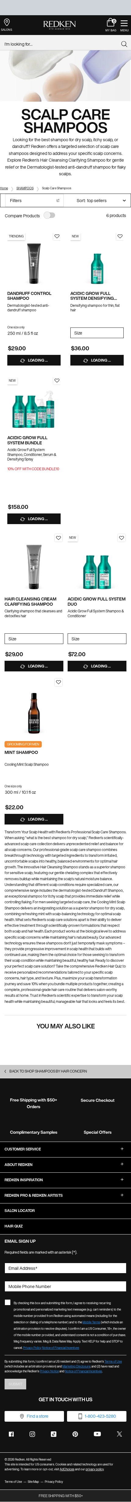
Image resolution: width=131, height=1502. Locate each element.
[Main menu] (124, 25)
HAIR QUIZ (14, 1226)
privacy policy (95, 1469)
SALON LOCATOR (20, 1210)
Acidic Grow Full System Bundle (27, 440)
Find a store (37, 1416)
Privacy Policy (32, 1348)
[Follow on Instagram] (32, 1434)
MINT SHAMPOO (21, 752)
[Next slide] (58, 259)
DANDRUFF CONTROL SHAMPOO (29, 296)
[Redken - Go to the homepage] (60, 25)
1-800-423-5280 (100, 1416)
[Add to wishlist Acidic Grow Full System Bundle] (57, 380)
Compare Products (22, 215)
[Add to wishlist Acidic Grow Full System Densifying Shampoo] (120, 236)
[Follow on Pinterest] (75, 1434)
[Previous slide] (10, 259)
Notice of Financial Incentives (60, 1348)
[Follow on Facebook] (11, 1434)
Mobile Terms (91, 1322)
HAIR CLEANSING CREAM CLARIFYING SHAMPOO (30, 602)
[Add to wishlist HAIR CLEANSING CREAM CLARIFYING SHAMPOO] (58, 537)
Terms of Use (113, 1361)
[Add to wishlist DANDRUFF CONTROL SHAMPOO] (57, 236)
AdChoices (67, 1469)
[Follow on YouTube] (97, 1434)
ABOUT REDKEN (19, 1164)
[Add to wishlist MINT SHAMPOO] (58, 682)
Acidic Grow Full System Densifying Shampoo (92, 296)
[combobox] (63, 44)
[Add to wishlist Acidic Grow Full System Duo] (121, 537)
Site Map (33, 1481)
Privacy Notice (49, 1371)
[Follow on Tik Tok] (53, 1434)
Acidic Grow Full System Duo (97, 602)
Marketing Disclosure (76, 1366)
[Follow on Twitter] (119, 1434)
